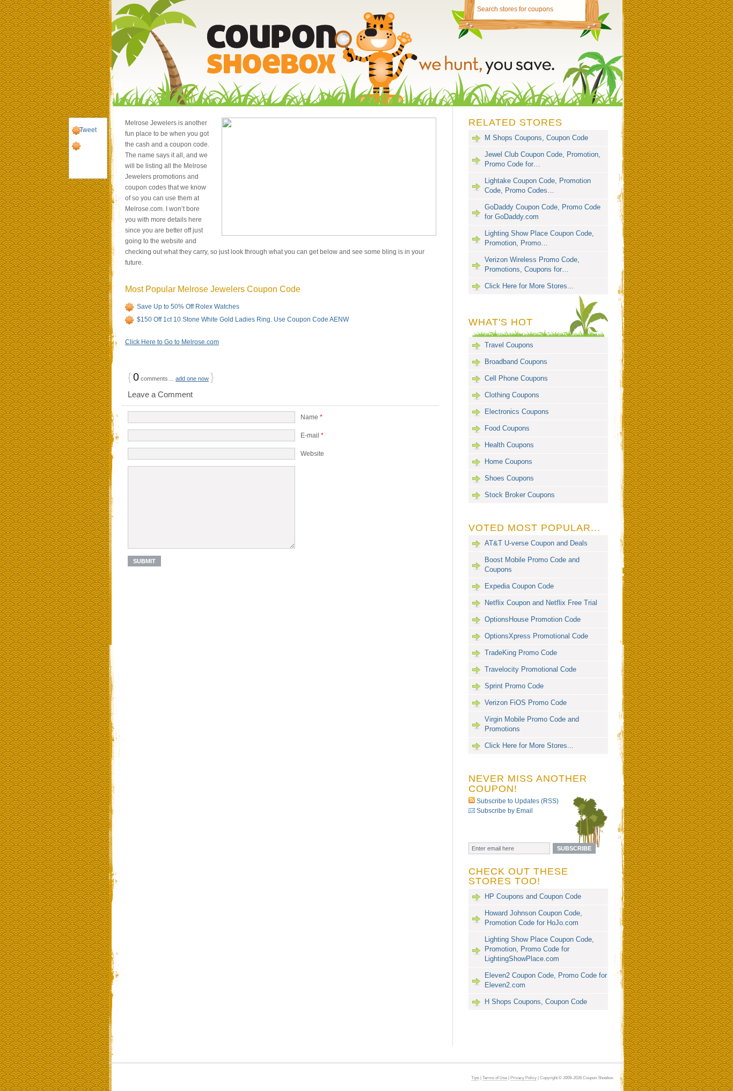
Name (311, 417)
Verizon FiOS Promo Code (526, 703)
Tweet (88, 130)
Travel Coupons (509, 345)
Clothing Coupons (512, 395)
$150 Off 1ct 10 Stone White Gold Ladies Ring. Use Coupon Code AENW (243, 319)
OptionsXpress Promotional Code (536, 636)
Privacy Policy (523, 1077)
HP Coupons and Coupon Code (533, 896)
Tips (475, 1077)
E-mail (312, 435)
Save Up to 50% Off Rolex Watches (188, 306)
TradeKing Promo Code (521, 653)
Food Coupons (507, 428)
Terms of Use (494, 1077)
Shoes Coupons (509, 478)
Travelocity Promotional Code (530, 669)
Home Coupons (508, 461)
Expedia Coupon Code (519, 586)
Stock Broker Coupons (520, 495)
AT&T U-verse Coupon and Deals (536, 543)
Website (312, 453)
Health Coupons (509, 445)
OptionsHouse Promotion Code (533, 619)
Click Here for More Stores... (529, 286)
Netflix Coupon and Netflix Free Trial (541, 603)
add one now (192, 378)
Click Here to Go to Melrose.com (172, 342)
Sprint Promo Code (514, 686)
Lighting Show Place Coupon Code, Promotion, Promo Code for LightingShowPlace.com (539, 949)
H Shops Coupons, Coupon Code (536, 1002)
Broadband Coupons (516, 362)
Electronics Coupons (517, 412)
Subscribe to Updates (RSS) (518, 800)
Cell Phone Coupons (516, 378)
